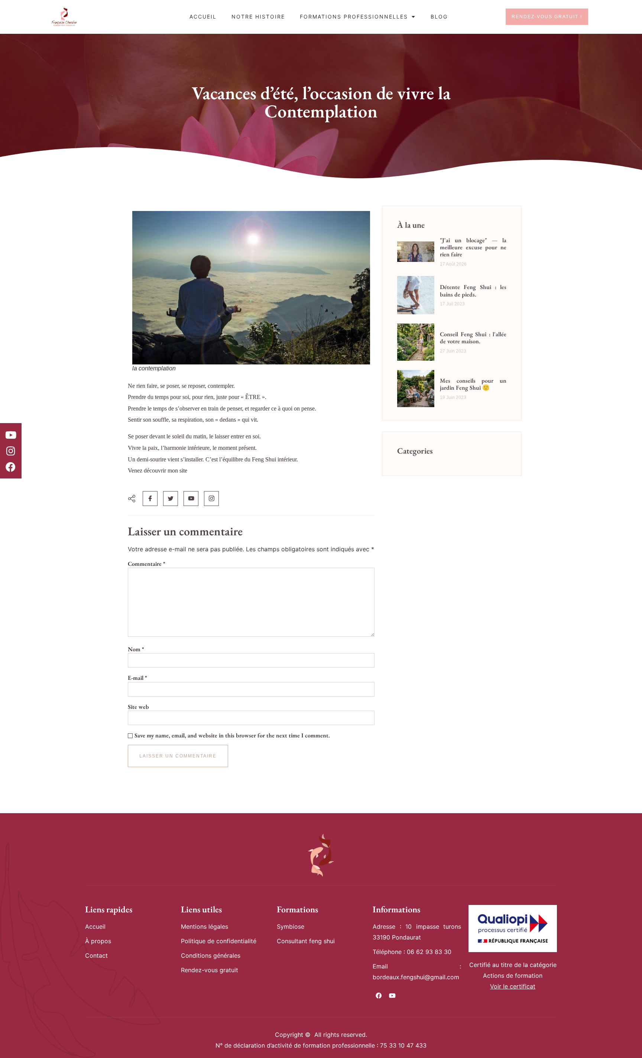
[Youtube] (11, 435)
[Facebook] (11, 467)
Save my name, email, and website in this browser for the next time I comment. (232, 736)
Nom (136, 649)
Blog (439, 16)
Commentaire (146, 564)
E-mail (137, 678)
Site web (138, 707)
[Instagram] (11, 451)
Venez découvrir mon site (157, 470)
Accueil (203, 16)
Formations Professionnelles (354, 16)
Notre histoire (258, 16)
